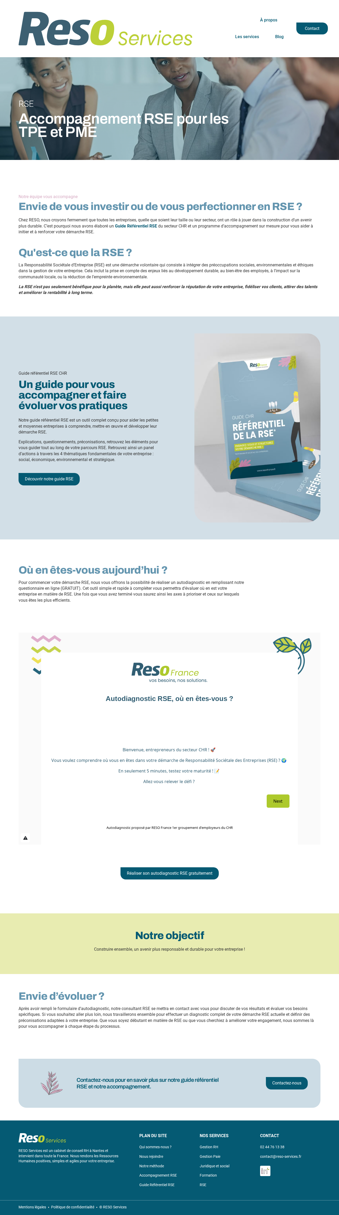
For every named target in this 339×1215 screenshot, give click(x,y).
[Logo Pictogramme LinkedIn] (265, 1171)
